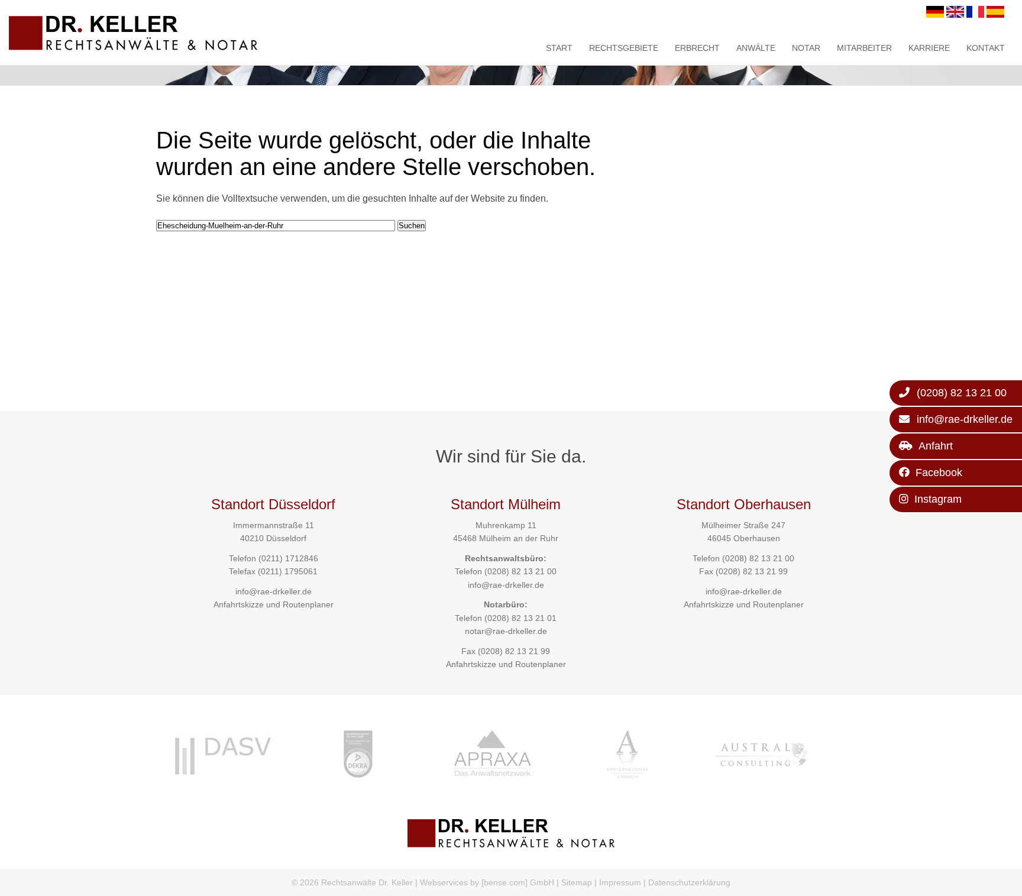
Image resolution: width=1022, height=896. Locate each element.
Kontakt (985, 48)
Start (559, 48)
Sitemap (576, 882)
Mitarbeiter (864, 48)
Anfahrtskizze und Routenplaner (274, 604)
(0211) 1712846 (288, 558)
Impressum (620, 882)
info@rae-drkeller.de (273, 591)
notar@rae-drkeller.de (506, 631)
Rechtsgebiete (623, 48)
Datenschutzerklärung (689, 882)
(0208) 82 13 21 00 (520, 571)
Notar (806, 48)
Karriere (929, 48)
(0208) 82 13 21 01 (520, 618)
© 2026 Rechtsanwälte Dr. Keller (352, 882)
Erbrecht (697, 48)
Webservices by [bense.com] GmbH (487, 882)
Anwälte (755, 48)
